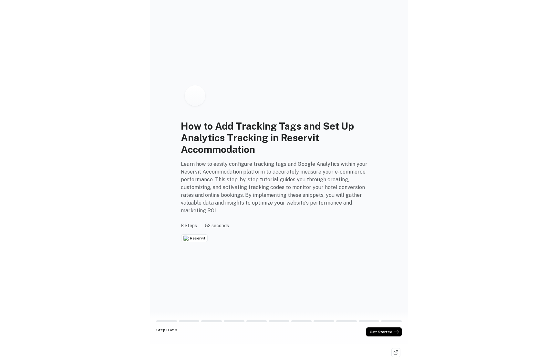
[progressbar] (166, 321)
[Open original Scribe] (395, 352)
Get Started (381, 332)
